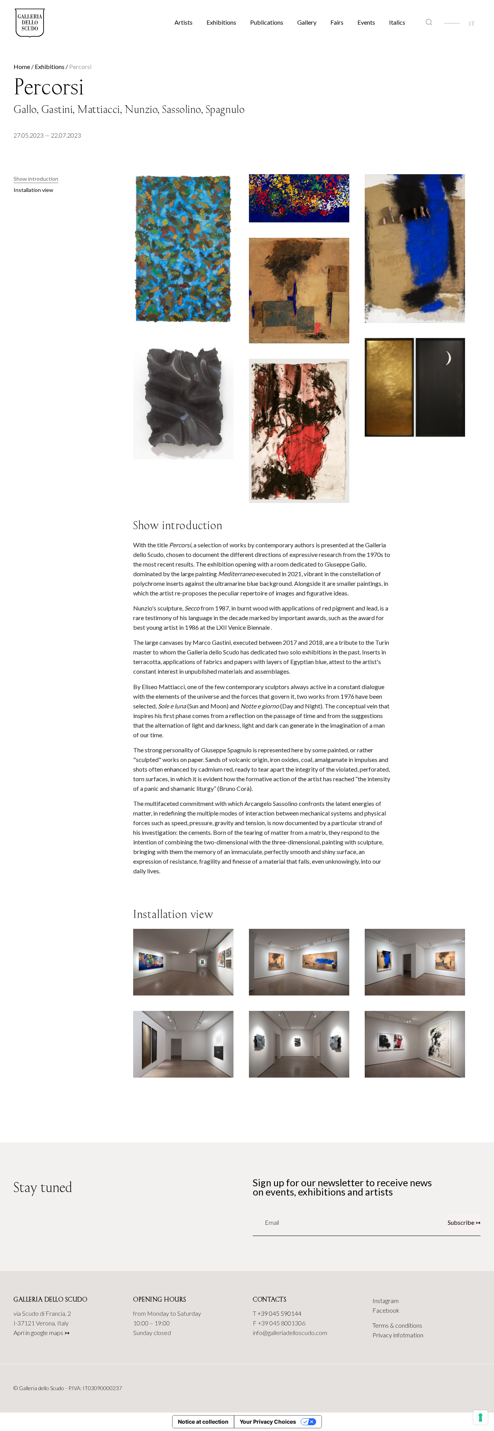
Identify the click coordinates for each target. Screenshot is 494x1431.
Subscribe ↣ (464, 1222)
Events (366, 22)
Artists (183, 22)
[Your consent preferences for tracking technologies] (480, 1417)
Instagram (385, 1300)
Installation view (33, 190)
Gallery (306, 22)
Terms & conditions (397, 1325)
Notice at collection (203, 1421)
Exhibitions (221, 22)
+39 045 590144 (279, 1313)
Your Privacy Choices (268, 1421)
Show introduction (36, 178)
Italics (397, 22)
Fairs (336, 22)
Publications (266, 22)
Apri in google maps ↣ (41, 1332)
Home (22, 66)
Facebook (385, 1310)
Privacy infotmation (397, 1335)
